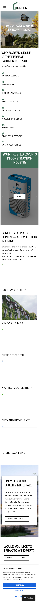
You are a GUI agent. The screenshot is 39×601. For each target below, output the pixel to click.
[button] (2, 197)
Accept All (19, 585)
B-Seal (19, 196)
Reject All (19, 596)
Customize (19, 591)
